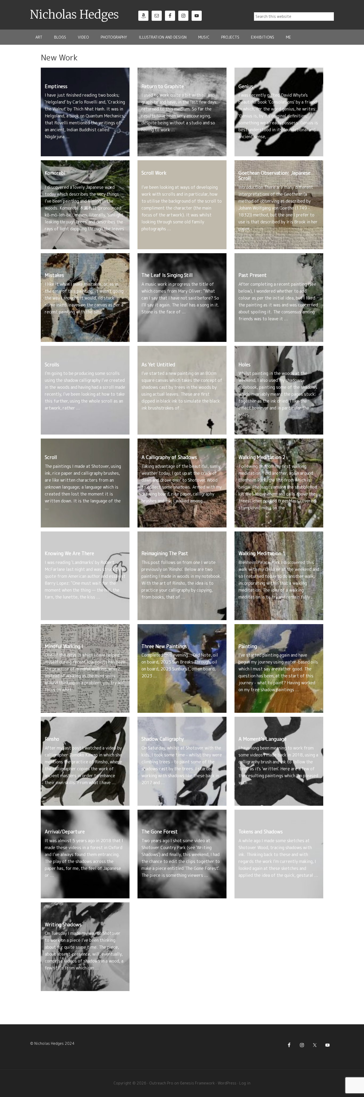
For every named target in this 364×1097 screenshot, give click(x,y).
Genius (245, 86)
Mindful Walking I (64, 646)
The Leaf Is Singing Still (167, 275)
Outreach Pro (161, 1083)
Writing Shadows (63, 924)
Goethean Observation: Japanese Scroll (274, 176)
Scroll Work (154, 173)
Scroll (51, 457)
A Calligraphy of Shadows (169, 457)
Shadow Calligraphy (162, 739)
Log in (244, 1083)
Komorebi (55, 173)
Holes (244, 364)
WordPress (227, 1083)
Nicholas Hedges (74, 14)
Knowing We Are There (69, 553)
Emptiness (56, 86)
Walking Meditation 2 (261, 457)
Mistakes (54, 275)
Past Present (252, 275)
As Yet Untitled (158, 364)
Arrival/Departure (65, 831)
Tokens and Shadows (260, 831)
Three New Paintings (164, 646)
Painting (247, 646)
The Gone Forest (159, 831)
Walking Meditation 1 (261, 553)
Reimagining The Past (164, 553)
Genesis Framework (197, 1083)
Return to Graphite (162, 86)
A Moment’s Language (262, 739)
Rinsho (52, 739)
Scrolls (52, 364)
